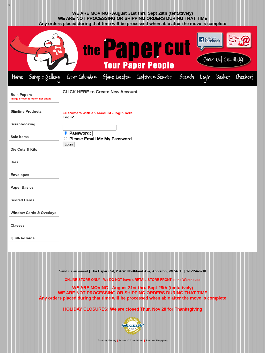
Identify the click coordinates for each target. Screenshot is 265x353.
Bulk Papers (31, 96)
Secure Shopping (156, 340)
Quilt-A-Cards (23, 238)
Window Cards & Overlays (33, 213)
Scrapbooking (23, 124)
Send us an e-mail (73, 271)
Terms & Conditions (131, 340)
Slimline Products (26, 111)
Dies (14, 162)
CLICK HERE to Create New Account (100, 91)
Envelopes (20, 175)
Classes (18, 225)
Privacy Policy (107, 340)
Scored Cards (22, 200)
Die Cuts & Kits (24, 149)
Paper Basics (22, 187)
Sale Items (20, 137)
